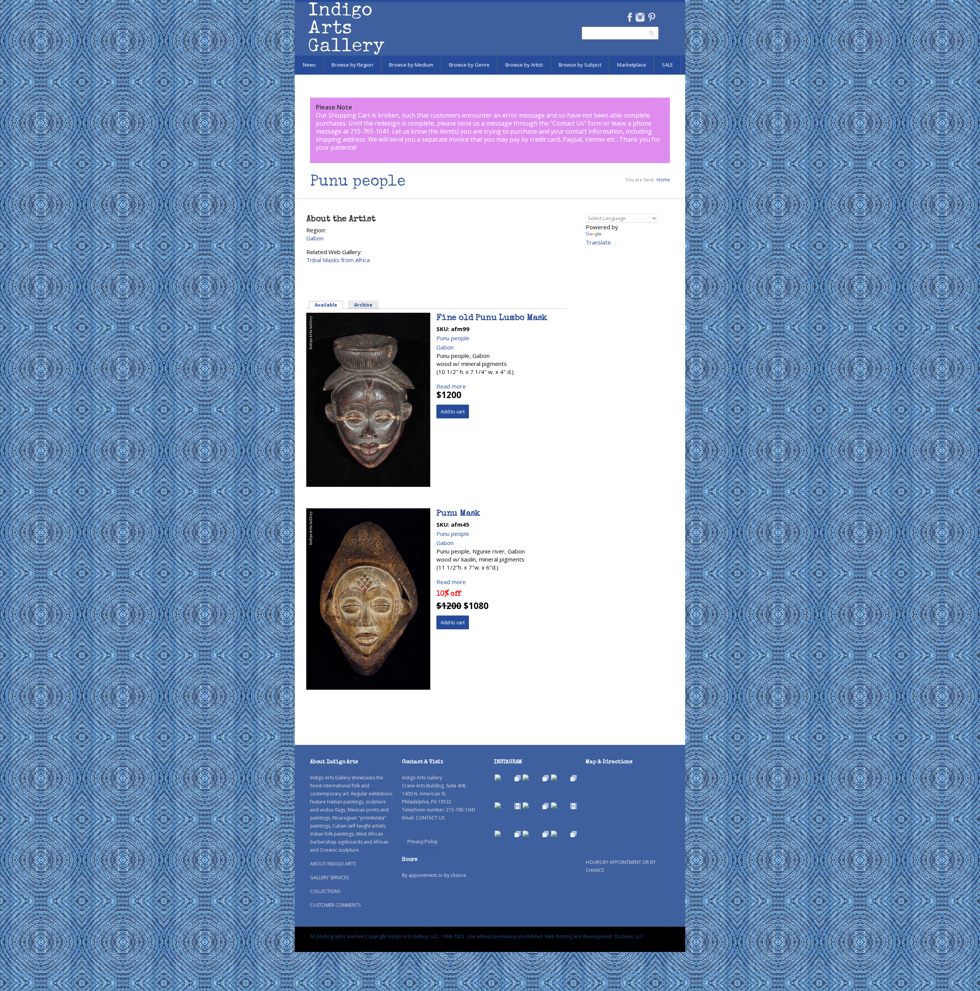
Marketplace (631, 64)
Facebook (629, 17)
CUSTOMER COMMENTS (335, 905)
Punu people (452, 338)
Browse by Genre (469, 64)
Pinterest (651, 17)
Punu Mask (458, 514)
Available (329, 305)
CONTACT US (430, 818)
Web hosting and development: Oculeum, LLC (594, 936)
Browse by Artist (524, 64)
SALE (667, 64)
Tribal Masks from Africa (338, 260)
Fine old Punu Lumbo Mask (491, 318)
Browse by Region (352, 64)
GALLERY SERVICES (329, 877)
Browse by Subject (580, 64)
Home (663, 179)
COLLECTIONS (325, 891)
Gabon (314, 238)
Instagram (640, 17)
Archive (363, 305)
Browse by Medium (411, 64)
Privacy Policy (422, 841)
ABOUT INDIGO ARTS (333, 863)
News (309, 64)
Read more (451, 386)
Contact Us (568, 123)
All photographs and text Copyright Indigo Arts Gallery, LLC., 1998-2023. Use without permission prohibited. (427, 936)
